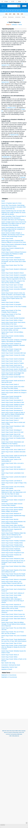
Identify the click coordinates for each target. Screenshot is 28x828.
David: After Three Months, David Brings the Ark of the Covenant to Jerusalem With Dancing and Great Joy (13, 207)
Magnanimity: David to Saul (9, 667)
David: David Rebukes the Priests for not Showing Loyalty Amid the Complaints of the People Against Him (13, 229)
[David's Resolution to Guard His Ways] (2, 371)
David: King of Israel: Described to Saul (12, 402)
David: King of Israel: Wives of (10, 654)
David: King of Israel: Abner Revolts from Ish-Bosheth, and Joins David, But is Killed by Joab (13, 261)
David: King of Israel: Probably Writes (12, 543)
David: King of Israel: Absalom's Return (12, 273)
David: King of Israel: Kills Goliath (11, 467)
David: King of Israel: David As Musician (12, 359)
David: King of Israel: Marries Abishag (12, 507)
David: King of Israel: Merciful (9, 519)
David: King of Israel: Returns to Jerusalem (13, 579)
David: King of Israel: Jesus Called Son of (13, 449)
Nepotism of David (6, 669)
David (3, 201)
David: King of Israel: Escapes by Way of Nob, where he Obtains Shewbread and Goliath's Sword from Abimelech (13, 414)
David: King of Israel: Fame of (9, 420)
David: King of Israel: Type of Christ (11, 643)
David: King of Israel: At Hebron (10, 302)
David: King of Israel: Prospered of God (12, 552)
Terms (20, 24)
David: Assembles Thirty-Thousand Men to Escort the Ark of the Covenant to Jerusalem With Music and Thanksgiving (13, 218)
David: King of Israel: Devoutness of (11, 408)
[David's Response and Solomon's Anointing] (26, 371)
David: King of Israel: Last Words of (11, 480)
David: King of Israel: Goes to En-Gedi (12, 432)
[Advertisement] (16, 708)
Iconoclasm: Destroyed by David (10, 665)
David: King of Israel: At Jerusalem (11, 304)
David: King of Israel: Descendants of (12, 400)
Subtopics (14, 24)
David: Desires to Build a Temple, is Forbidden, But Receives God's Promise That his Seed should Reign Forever (12, 234)
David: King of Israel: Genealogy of (11, 430)
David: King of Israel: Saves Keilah (11, 595)
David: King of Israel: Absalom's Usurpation (13, 275)
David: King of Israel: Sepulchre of (11, 604)
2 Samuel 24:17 (6, 157)
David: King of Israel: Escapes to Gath (12, 418)
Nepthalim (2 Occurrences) (9, 677)
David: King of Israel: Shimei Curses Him (13, 614)
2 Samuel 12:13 (10, 107)
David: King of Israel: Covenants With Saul (13, 353)
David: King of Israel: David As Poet (11, 361)
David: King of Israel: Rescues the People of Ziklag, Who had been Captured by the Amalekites (13, 575)
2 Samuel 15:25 (13, 134)
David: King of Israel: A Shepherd (10, 257)
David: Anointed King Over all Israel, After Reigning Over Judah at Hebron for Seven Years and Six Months (13, 212)
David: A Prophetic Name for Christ (11, 203)
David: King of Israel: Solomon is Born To (13, 616)
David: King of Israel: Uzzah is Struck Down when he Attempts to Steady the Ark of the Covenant (13, 647)
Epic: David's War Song (8, 663)
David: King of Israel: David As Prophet (12, 363)
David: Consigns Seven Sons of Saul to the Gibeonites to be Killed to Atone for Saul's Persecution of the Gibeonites (13, 223)
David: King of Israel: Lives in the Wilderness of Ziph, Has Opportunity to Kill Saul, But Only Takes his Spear (13, 492)
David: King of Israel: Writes (9, 657)
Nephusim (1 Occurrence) (8, 675)
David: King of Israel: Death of (10, 384)
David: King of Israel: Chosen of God (11, 326)
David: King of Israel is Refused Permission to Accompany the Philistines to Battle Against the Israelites (13, 253)
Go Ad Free (3, 824)
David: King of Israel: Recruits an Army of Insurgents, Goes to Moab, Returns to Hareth (13, 562)
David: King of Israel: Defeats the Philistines (13, 390)
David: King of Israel (7, 238)
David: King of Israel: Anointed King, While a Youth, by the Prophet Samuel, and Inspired (13, 298)
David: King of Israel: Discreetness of (12, 410)
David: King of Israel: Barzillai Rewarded (12, 318)
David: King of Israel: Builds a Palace (12, 320)
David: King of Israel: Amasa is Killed (11, 287)
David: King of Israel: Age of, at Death (12, 285)
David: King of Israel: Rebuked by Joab (12, 558)
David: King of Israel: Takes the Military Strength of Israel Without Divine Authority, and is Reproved (13, 624)
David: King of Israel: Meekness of (11, 513)
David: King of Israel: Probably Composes (13, 540)
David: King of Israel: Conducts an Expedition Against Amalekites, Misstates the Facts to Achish (13, 345)
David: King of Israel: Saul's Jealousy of (12, 593)
